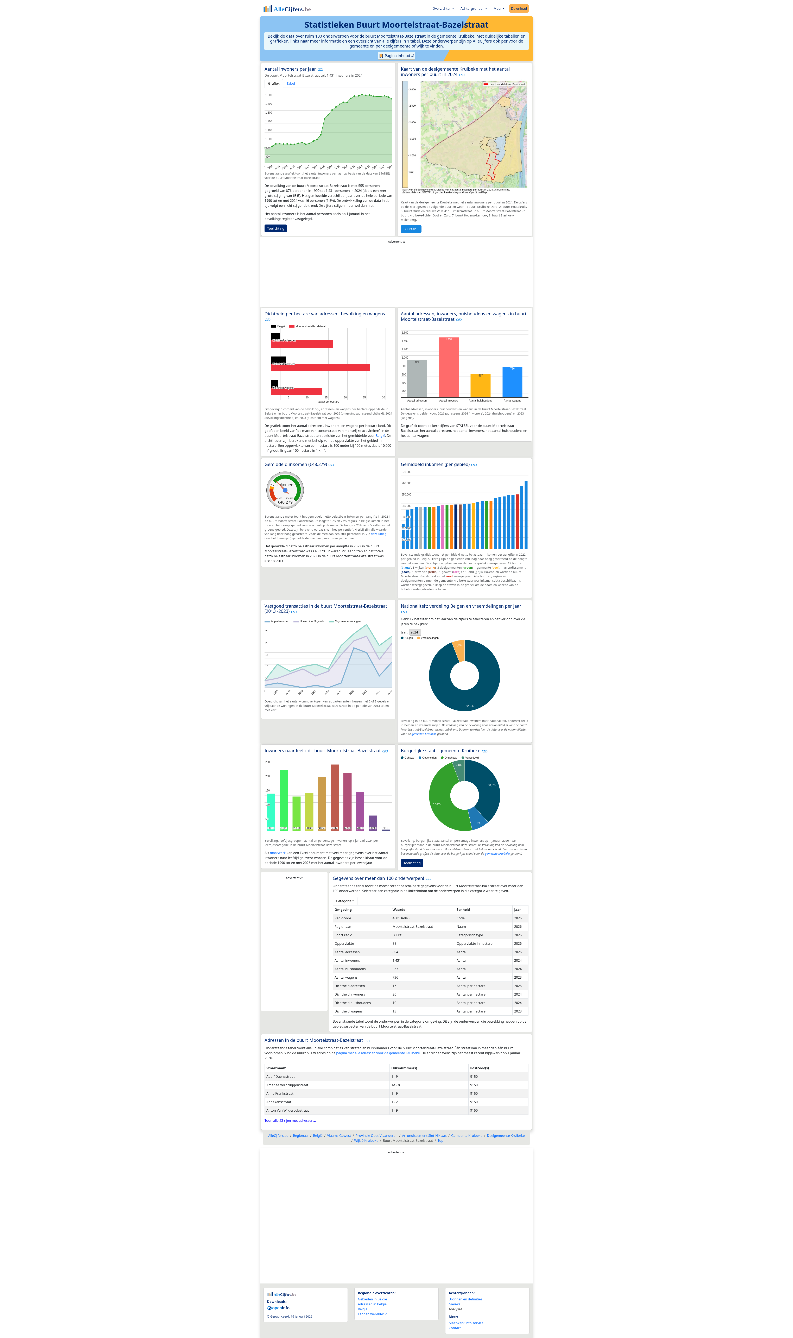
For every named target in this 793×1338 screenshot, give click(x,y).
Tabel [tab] (291, 83)
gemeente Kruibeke (424, 734)
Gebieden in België (372, 1299)
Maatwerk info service (466, 1323)
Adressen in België (372, 1304)
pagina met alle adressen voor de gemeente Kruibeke (378, 1053)
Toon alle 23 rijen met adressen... (290, 1120)
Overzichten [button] (441, 8)
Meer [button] (498, 8)
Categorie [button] (343, 901)
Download (519, 8)
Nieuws (454, 1304)
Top (440, 1140)
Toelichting (275, 228)
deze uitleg (378, 534)
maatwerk (278, 853)
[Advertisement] (396, 276)
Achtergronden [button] (472, 8)
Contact (455, 1328)
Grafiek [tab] (274, 83)
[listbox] (415, 632)
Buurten (410, 229)
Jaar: (404, 632)
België (380, 435)
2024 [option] (414, 632)
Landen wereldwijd (372, 1314)
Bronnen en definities (465, 1299)
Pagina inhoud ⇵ (399, 55)
